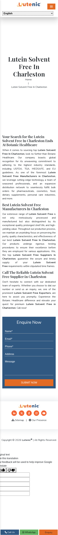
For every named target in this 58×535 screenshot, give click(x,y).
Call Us (11, 532)
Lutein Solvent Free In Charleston (29, 87)
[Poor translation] (11, 470)
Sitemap (19, 420)
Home (28, 79)
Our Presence (39, 420)
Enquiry (48, 532)
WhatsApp (30, 532)
